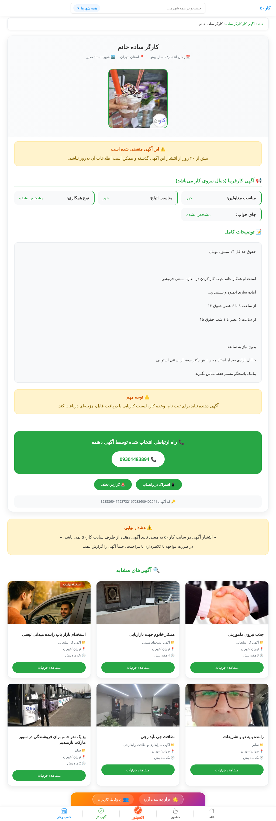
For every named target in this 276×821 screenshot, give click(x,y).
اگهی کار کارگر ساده (240, 23)
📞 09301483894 (138, 459)
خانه (260, 23)
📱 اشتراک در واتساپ (159, 484)
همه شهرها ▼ (87, 8)
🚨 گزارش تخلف (113, 484)
